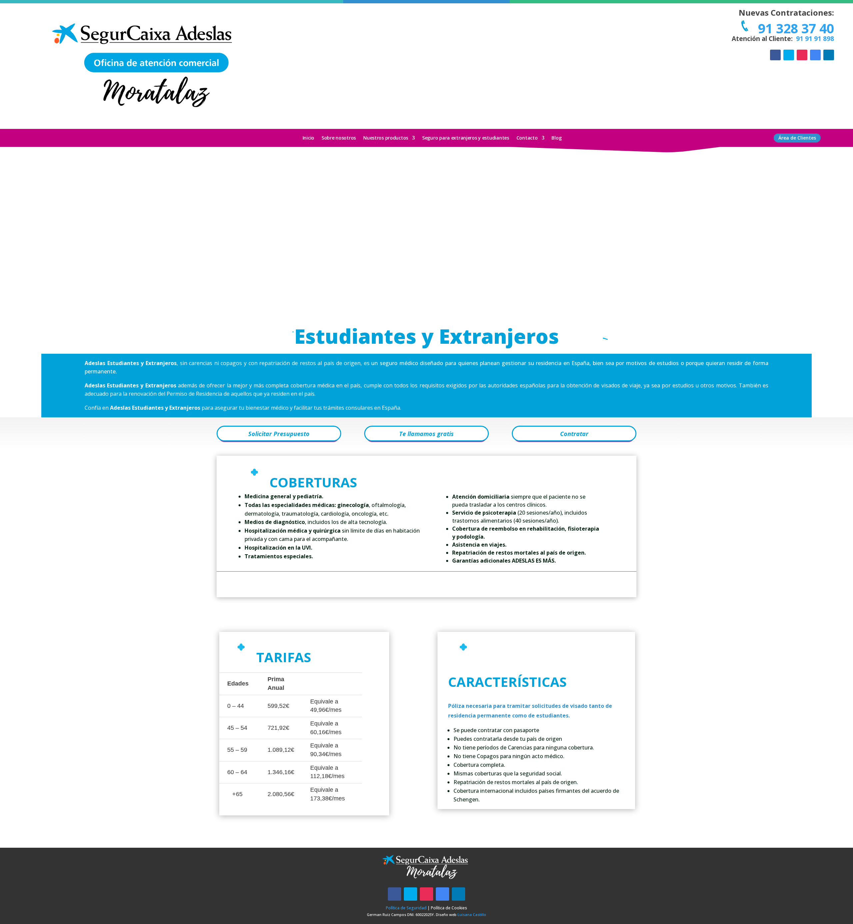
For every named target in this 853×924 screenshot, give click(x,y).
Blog (556, 138)
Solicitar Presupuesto (279, 434)
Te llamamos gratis (426, 434)
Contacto (527, 138)
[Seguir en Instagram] (802, 55)
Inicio (308, 138)
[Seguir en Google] (815, 55)
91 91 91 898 (814, 38)
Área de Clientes (797, 138)
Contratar (574, 434)
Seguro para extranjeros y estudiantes (465, 138)
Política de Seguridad (406, 908)
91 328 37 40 (794, 28)
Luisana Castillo (471, 914)
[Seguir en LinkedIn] (828, 55)
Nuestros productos (385, 138)
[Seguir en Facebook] (775, 55)
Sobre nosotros (339, 138)
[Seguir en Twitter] (788, 55)
